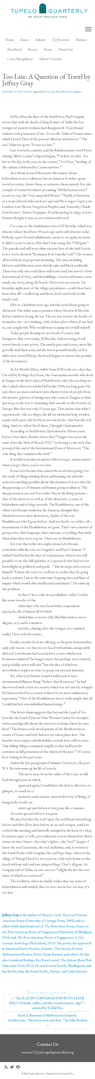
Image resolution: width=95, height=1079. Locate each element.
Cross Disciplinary (20, 59)
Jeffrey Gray (46, 91)
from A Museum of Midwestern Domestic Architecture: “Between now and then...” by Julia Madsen (47, 1020)
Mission (81, 39)
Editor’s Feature (50, 59)
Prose (48, 49)
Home (9, 39)
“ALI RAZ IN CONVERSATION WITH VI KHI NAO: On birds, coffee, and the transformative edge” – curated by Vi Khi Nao (47, 1003)
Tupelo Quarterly (36, 1073)
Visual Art (66, 49)
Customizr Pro (66, 1073)
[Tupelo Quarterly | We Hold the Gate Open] (47, 11)
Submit (40, 39)
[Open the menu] (88, 29)
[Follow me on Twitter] (13, 1067)
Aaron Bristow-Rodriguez (68, 91)
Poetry (32, 49)
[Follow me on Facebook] (19, 1067)
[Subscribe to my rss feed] (7, 1067)
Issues (25, 39)
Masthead (14, 49)
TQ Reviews (60, 39)
